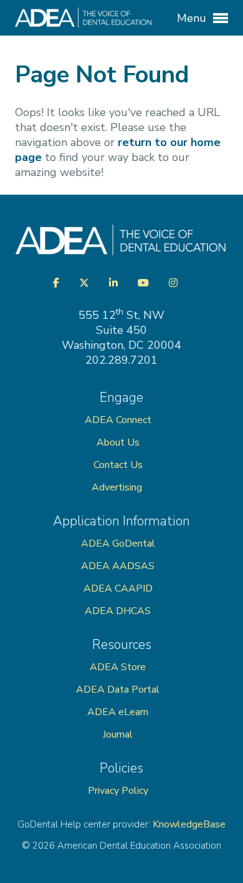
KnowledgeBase (189, 824)
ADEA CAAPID (118, 588)
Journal (118, 734)
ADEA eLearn (117, 712)
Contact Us (118, 465)
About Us (118, 442)
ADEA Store (118, 667)
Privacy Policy (118, 791)
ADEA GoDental (118, 543)
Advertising (118, 487)
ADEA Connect (118, 420)
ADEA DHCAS (118, 611)
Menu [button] (193, 18)
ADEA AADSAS (118, 566)
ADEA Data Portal (118, 689)
